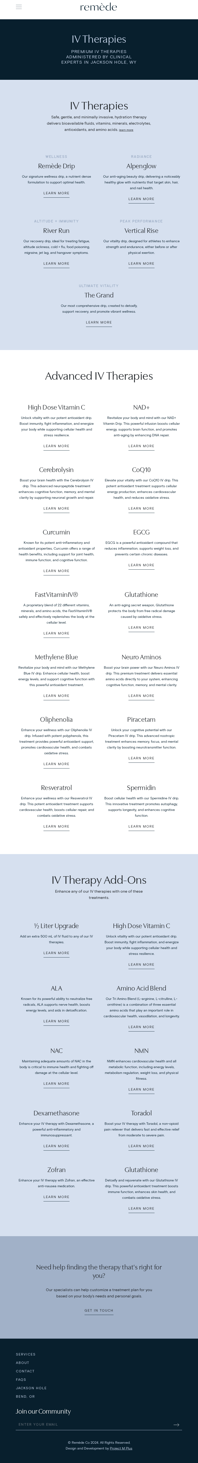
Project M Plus (121, 1448)
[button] (19, 7)
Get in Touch (99, 1310)
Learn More (56, 193)
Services (26, 1354)
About (22, 1363)
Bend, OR (25, 1397)
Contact (25, 1371)
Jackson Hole (31, 1388)
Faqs (21, 1380)
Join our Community (43, 1411)
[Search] (177, 6)
